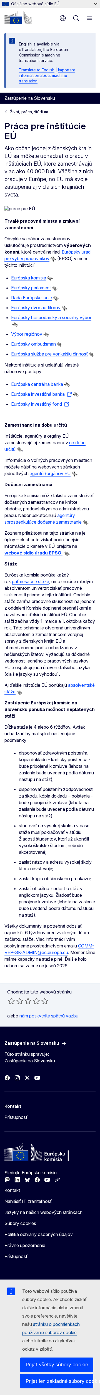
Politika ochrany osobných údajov (38, 1234)
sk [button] (63, 18)
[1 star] (11, 1000)
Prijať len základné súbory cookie (59, 1381)
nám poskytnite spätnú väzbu (48, 1016)
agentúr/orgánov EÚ (50, 473)
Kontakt (12, 1190)
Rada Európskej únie (31, 297)
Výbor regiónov (26, 334)
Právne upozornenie (24, 1245)
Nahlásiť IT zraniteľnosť (28, 1201)
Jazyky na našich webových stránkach (43, 1212)
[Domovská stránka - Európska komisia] (18, 17)
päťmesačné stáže (30, 581)
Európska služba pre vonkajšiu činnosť (49, 354)
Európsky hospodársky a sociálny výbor (51, 317)
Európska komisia (28, 278)
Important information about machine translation (47, 75)
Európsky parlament (31, 287)
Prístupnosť (16, 1117)
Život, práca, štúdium (29, 111)
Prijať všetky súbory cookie (57, 1364)
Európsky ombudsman (33, 344)
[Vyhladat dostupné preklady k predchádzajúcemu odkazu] (53, 259)
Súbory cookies (20, 1223)
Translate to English (36, 70)
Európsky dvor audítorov (36, 307)
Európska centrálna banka (37, 384)
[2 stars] (15, 1000)
